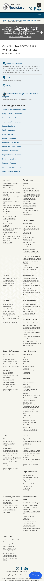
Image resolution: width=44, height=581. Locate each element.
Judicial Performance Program (12, 236)
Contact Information (9, 190)
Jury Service (6, 377)
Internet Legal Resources (30, 203)
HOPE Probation (28, 523)
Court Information (8, 280)
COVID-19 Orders (28, 486)
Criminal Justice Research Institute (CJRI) (30, 508)
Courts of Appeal (8, 544)
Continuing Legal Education (31, 251)
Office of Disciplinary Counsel (32, 258)
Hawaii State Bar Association (31, 256)
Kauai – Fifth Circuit (8, 553)
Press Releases (7, 223)
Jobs (8, 77)
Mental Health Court (29, 526)
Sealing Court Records (9, 387)
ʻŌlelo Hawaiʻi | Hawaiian (11, 122)
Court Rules (26, 488)
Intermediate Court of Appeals (32, 441)
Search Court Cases (14, 63)
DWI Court (26, 514)
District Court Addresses (10, 555)
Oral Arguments (27, 244)
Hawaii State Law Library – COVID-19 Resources (31, 390)
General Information (29, 226)
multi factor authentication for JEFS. (21, 36)
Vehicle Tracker (7, 466)
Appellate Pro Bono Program (31, 327)
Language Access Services (30, 280)
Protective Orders (28, 418)
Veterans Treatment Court (31, 530)
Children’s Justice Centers (10, 450)
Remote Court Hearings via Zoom (11, 367)
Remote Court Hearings (30, 188)
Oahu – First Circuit (8, 546)
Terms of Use (19, 575)
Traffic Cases (26, 415)
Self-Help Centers (28, 382)
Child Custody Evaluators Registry (10, 233)
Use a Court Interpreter (30, 290)
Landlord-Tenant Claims (30, 400)
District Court (27, 446)
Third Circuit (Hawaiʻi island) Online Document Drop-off (31, 195)
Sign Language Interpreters (31, 288)
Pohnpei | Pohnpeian (10, 151)
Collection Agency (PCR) (30, 398)
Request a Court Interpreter (31, 285)
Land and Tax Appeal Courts (31, 450)
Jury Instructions (28, 247)
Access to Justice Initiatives (31, 325)
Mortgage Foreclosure (29, 420)
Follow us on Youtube (39, 8)
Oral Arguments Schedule (10, 221)
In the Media (26, 361)
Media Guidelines (8, 304)
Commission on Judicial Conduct (30, 456)
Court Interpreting (8, 441)
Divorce (25, 393)
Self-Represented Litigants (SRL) (11, 201)
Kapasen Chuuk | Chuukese (12, 118)
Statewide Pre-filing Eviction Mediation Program (20, 95)
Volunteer (6, 225)
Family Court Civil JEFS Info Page (31, 229)
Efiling (9, 86)
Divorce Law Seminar (9, 218)
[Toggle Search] (39, 5)
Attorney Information (29, 206)
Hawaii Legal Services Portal (31, 336)
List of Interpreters (28, 283)
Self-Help (25, 384)
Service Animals (27, 311)
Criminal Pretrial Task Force (31, 511)
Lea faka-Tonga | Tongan (11, 167)
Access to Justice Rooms (30, 330)
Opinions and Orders (9, 313)
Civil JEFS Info (27, 232)
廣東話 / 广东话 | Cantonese (12, 114)
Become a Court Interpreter (31, 292)
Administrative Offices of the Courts (11, 540)
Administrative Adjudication (31, 453)
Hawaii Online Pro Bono (30, 339)
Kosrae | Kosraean (9, 138)
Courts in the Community (10, 500)
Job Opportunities (8, 372)
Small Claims (26, 425)
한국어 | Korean (7, 134)
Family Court (27, 448)
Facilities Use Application (10, 322)
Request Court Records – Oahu (30, 412)
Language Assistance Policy (31, 278)
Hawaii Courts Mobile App (10, 375)
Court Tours (6, 512)
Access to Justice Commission (32, 323)
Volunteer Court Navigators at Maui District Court (12, 229)
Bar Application (27, 240)
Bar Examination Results (10, 216)
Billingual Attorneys (29, 242)
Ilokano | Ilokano (8, 126)
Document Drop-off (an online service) (12, 208)
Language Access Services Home (14, 110)
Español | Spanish (9, 159)
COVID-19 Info (7, 187)
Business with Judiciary (9, 384)
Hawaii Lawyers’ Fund (29, 254)
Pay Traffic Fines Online (10, 361)
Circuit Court (27, 443)
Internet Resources (29, 491)
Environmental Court (29, 516)
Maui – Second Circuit (9, 548)
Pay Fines (5, 194)
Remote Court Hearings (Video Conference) (12, 197)
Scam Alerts (6, 214)
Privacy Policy (9, 575)
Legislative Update (28, 357)
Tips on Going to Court (30, 429)
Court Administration (9, 382)
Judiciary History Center (10, 507)
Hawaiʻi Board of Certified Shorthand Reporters (10, 184)
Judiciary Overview (8, 380)
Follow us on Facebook (34, 8)
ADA (4, 439)
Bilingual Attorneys (28, 208)
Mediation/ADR (7, 448)
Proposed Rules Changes (30, 477)
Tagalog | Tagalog (9, 163)
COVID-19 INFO (27, 224)
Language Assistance (9, 443)
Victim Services (27, 402)
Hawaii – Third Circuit (9, 551)
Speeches (26, 368)
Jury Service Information (10, 278)
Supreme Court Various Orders (30, 480)
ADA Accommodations (29, 304)
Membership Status (29, 249)
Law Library (26, 201)
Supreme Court (27, 439)
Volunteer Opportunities (10, 505)
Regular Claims (27, 427)
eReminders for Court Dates (11, 192)
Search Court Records (29, 198)
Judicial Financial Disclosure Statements (11, 239)
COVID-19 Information (9, 354)
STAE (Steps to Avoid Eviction (31, 528)
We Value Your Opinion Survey (10, 559)
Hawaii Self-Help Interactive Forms (31, 333)
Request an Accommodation (31, 306)
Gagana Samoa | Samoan (11, 155)
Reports (25, 359)
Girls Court (26, 518)
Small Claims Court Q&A (30, 341)
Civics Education (7, 502)
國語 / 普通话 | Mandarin (10, 142)
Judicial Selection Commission (32, 462)
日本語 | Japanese (8, 130)
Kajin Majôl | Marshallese (11, 147)
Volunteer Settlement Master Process (11, 462)
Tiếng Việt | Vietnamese (11, 171)
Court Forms (6, 211)
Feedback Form (7, 242)
